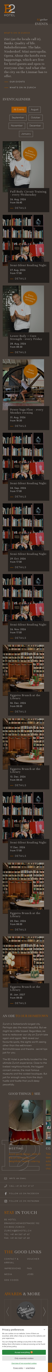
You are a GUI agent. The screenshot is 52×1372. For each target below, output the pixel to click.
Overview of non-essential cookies (24, 1363)
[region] (24, 1340)
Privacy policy (18, 1368)
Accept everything (22, 1352)
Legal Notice (30, 1368)
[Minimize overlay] (44, 1329)
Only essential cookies (24, 1358)
